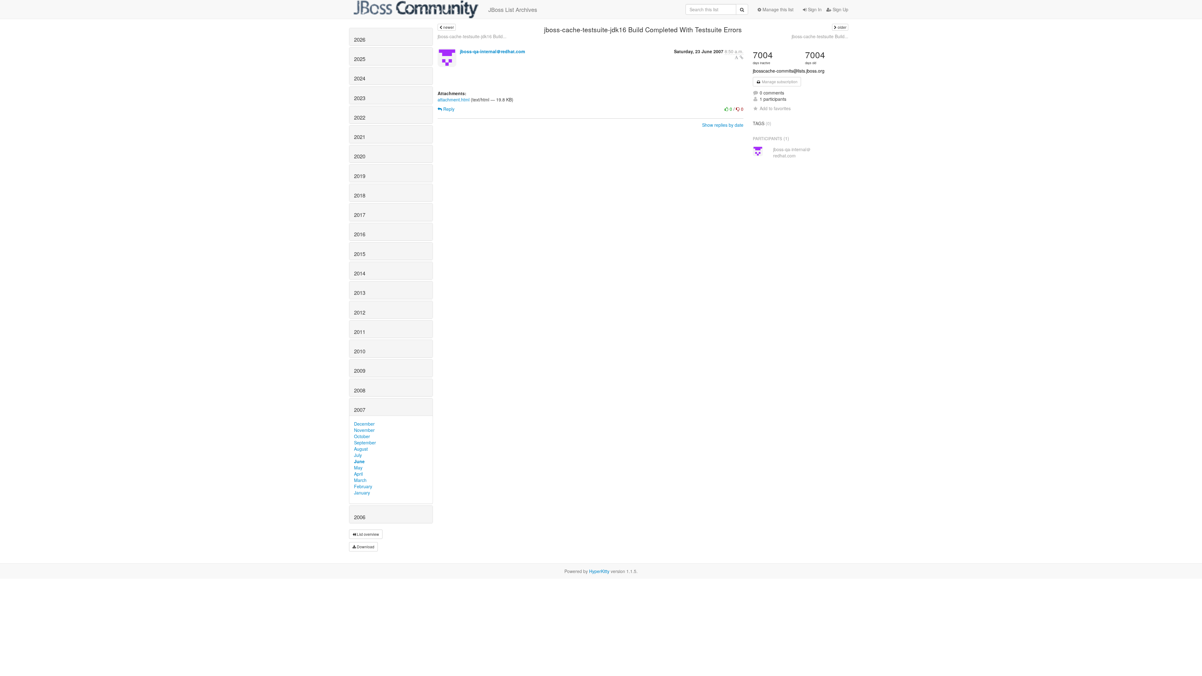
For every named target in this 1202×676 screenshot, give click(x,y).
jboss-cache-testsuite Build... (820, 36)
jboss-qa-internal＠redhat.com (492, 51)
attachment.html (454, 99)
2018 (359, 195)
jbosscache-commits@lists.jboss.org (788, 71)
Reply (448, 109)
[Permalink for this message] (741, 57)
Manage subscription (779, 81)
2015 (359, 254)
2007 (359, 409)
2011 (359, 331)
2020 (359, 156)
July (358, 455)
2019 (359, 176)
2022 (359, 117)
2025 (359, 59)
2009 (359, 370)
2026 (359, 39)
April (358, 474)
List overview (367, 534)
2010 (359, 351)
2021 (359, 137)
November (364, 430)
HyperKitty (599, 571)
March (360, 480)
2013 (359, 292)
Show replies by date (722, 125)
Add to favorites (775, 108)
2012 (359, 312)
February (363, 486)
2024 (359, 78)
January (362, 492)
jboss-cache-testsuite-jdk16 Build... (472, 36)
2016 (359, 234)
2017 (359, 214)
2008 (359, 390)
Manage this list (777, 9)
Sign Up (839, 9)
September (365, 442)
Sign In (814, 9)
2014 (359, 273)
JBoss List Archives (512, 9)
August (361, 449)
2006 (359, 517)
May (358, 467)
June (359, 461)
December (364, 424)
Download (365, 546)
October (362, 436)
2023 (359, 98)
